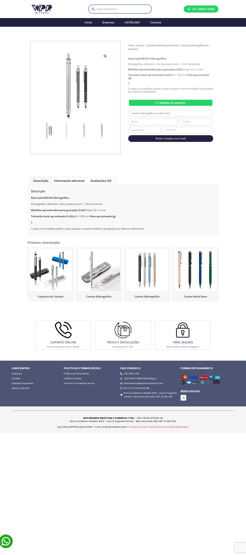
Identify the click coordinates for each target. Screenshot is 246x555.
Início (131, 45)
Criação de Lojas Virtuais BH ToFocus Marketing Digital (159, 426)
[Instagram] (183, 398)
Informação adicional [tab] (69, 180)
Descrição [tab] (40, 180)
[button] (105, 56)
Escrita (140, 45)
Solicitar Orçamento (172, 102)
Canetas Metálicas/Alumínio (162, 45)
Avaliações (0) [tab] (100, 180)
